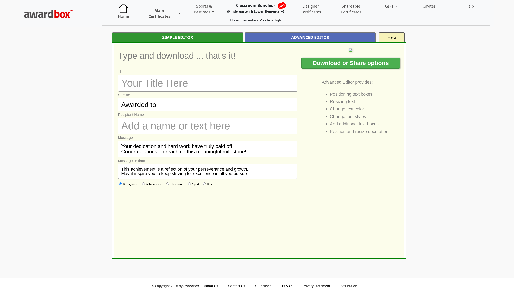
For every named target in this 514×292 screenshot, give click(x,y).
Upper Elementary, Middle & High (255, 20)
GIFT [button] (390, 6)
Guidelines (263, 286)
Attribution (349, 286)
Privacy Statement (316, 286)
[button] (177, 13)
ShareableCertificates (351, 9)
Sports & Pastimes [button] (203, 9)
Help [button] (470, 6)
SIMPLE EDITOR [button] (177, 37)
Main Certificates (159, 13)
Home (123, 16)
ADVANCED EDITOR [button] (310, 37)
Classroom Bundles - (256, 8)
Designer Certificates (311, 9)
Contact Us (236, 286)
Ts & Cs (287, 286)
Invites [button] (430, 6)
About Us (211, 286)
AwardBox (191, 286)
